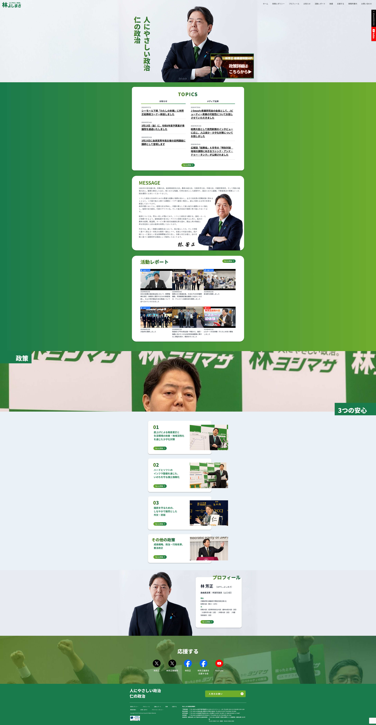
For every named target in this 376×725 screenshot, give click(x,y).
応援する (174, 706)
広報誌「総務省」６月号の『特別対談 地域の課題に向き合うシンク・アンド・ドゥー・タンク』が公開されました (212, 151)
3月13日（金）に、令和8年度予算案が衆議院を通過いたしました (162, 127)
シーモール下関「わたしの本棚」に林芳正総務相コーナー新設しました (162, 112)
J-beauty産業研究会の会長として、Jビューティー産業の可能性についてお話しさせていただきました (212, 114)
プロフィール (146, 706)
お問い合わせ (143, 709)
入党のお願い (216, 693)
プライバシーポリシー (157, 709)
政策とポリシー (134, 706)
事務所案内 (133, 709)
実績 (166, 706)
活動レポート (157, 706)
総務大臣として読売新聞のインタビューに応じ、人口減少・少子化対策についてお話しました (212, 132)
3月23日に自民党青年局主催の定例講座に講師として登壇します (163, 142)
